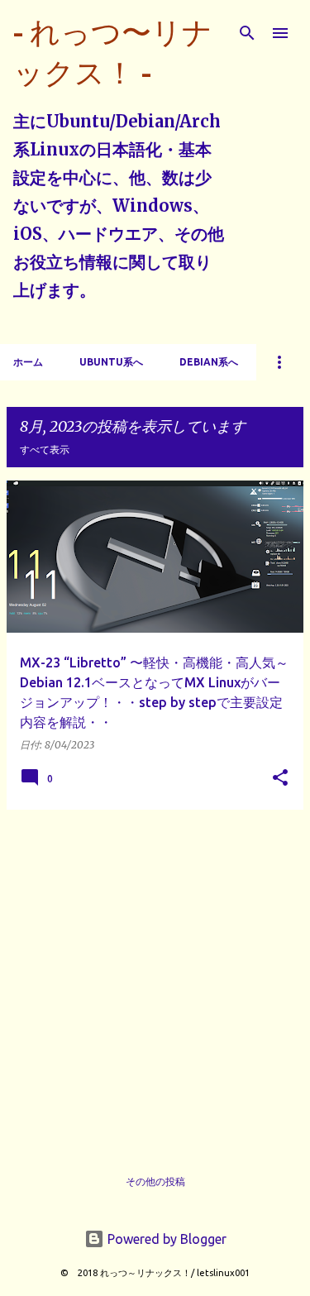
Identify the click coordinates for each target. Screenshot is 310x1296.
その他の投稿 (155, 1181)
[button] (280, 779)
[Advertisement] (155, 978)
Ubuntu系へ (111, 361)
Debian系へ (208, 361)
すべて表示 (44, 449)
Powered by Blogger (165, 1238)
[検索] (247, 33)
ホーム (28, 361)
